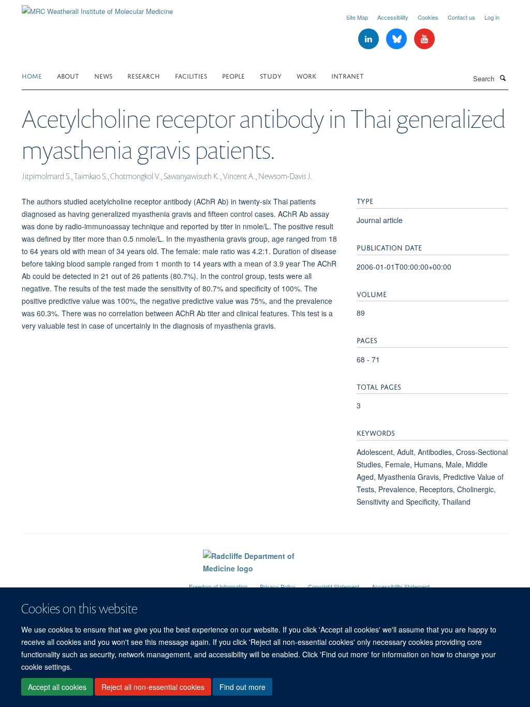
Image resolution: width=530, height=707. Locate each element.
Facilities (191, 75)
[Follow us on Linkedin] (369, 39)
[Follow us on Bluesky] (397, 39)
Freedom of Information (218, 586)
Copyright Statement (333, 586)
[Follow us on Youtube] (424, 39)
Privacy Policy (278, 586)
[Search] (502, 77)
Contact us (461, 17)
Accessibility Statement (401, 586)
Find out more (242, 687)
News (103, 75)
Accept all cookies (57, 687)
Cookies (428, 17)
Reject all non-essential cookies (152, 687)
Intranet (347, 75)
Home (32, 75)
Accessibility (392, 17)
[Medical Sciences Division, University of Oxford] (97, 582)
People (233, 75)
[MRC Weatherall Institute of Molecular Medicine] (97, 7)
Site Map (357, 17)
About (68, 75)
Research (143, 75)
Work (306, 75)
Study (271, 75)
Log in (491, 17)
